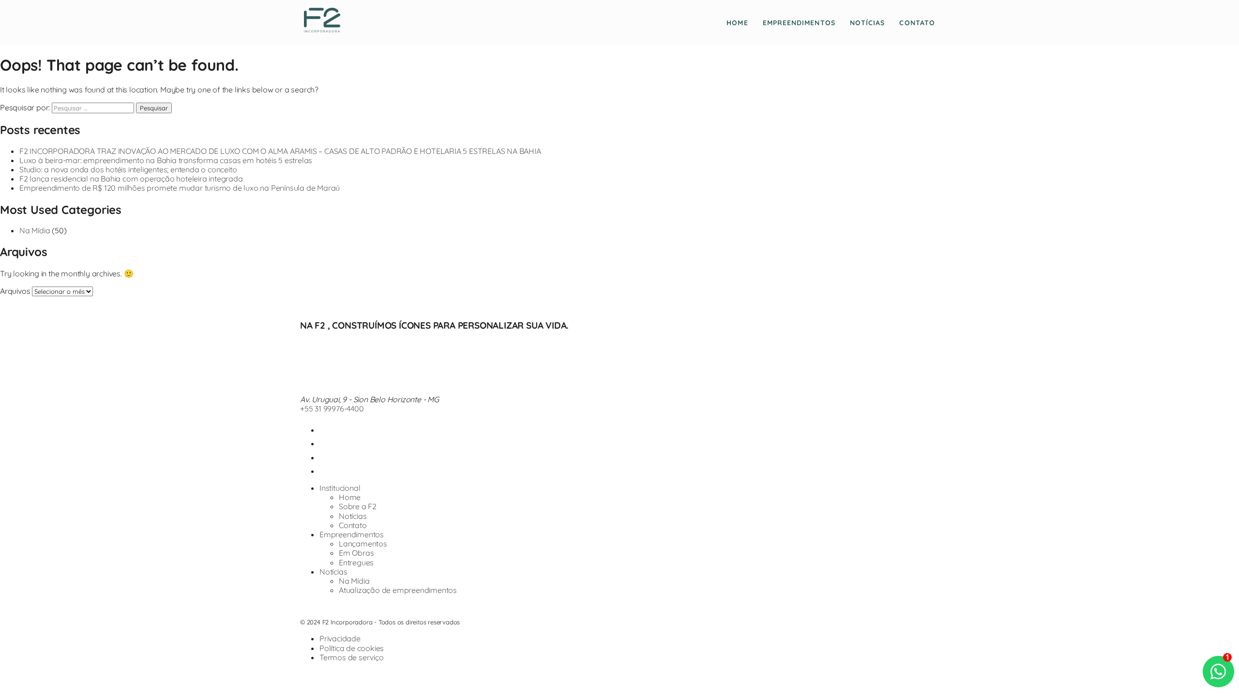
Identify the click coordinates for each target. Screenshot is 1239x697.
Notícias (867, 22)
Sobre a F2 (358, 506)
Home (737, 22)
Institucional (339, 488)
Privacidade (340, 638)
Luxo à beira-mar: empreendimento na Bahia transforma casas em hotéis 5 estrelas (165, 160)
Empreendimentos (799, 22)
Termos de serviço (351, 657)
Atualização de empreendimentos (398, 590)
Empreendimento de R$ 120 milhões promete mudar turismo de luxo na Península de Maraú (179, 188)
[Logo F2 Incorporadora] (322, 29)
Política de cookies (351, 648)
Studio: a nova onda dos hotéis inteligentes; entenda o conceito (128, 169)
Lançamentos (363, 543)
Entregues (356, 562)
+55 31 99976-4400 (332, 408)
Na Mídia (34, 230)
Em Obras (356, 553)
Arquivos (15, 291)
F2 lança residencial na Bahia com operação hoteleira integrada (131, 178)
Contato (917, 22)
